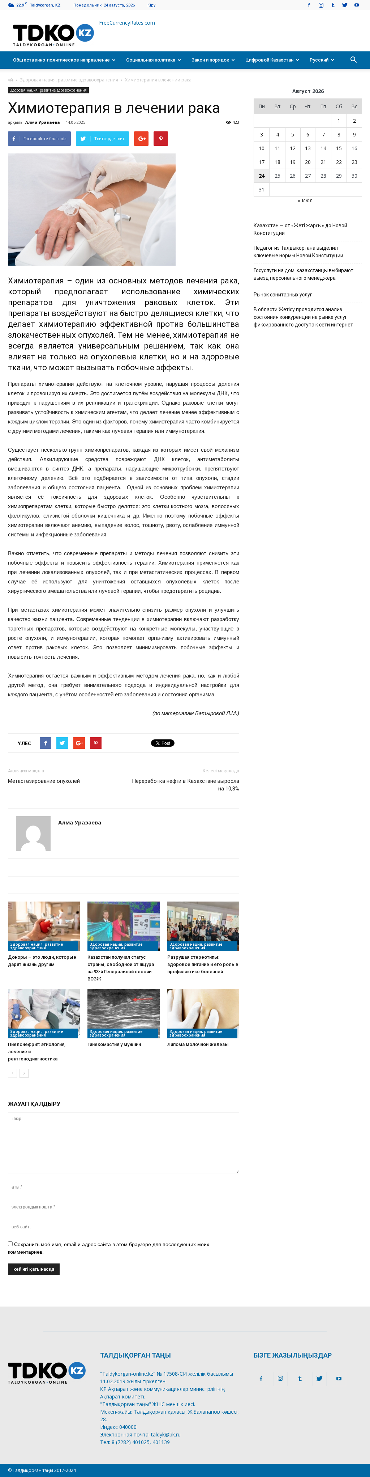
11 (277, 148)
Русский (319, 60)
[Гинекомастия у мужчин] (123, 1013)
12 (293, 148)
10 (261, 148)
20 (308, 162)
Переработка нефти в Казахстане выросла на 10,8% (185, 785)
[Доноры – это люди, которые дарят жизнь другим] (44, 926)
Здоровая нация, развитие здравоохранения (69, 80)
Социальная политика (150, 60)
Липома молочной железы (198, 1044)
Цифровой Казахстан (269, 60)
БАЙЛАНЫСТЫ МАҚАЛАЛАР (53, 885)
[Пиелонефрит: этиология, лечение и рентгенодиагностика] (44, 1013)
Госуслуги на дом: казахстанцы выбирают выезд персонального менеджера (303, 274)
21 (323, 162)
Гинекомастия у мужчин (114, 1044)
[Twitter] (344, 5)
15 (339, 148)
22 (339, 162)
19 (293, 162)
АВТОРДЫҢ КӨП (130, 885)
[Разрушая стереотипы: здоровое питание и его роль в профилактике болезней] (203, 926)
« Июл (305, 200)
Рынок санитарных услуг (283, 294)
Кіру (151, 5)
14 (323, 148)
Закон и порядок (210, 60)
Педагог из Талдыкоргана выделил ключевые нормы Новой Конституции (298, 251)
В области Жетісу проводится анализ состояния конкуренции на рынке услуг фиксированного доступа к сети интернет (303, 317)
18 (277, 162)
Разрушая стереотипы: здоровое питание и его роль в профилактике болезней (202, 964)
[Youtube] (356, 5)
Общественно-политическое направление (61, 60)
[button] (353, 60)
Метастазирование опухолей (44, 781)
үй (10, 80)
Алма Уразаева (42, 122)
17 (261, 162)
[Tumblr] (332, 5)
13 (308, 148)
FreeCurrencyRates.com (127, 22)
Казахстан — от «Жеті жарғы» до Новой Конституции (300, 229)
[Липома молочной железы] (203, 1013)
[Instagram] (320, 5)
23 (354, 162)
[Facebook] (309, 5)
